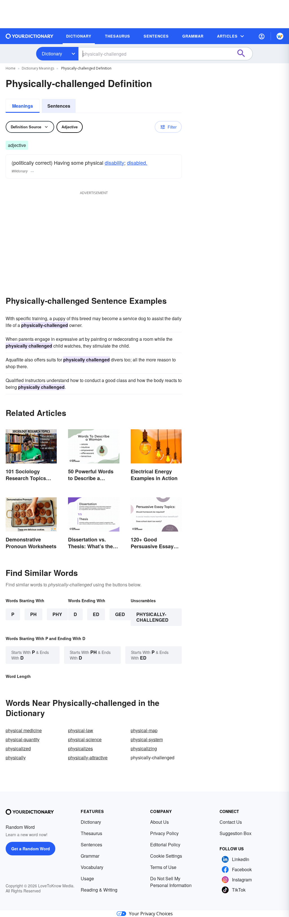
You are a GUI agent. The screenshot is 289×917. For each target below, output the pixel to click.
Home (11, 68)
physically (16, 757)
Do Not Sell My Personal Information (171, 881)
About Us (159, 822)
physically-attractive (88, 757)
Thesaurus (91, 833)
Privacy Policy (164, 833)
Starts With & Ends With (30, 655)
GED (120, 614)
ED (96, 614)
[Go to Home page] (30, 36)
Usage (87, 878)
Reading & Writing (99, 889)
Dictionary (52, 53)
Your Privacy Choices (151, 914)
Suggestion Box (235, 833)
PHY (57, 614)
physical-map (144, 730)
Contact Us (231, 822)
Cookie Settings (166, 856)
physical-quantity (23, 739)
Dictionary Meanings (38, 68)
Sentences (58, 106)
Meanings (22, 106)
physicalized (18, 748)
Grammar (90, 856)
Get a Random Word (30, 848)
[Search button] (243, 53)
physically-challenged (152, 617)
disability (114, 162)
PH (33, 614)
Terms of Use (163, 867)
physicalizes (80, 748)
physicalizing (144, 748)
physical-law (80, 730)
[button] (261, 36)
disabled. (137, 162)
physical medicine (24, 730)
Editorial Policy (165, 844)
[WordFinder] (280, 36)
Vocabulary (92, 867)
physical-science (85, 739)
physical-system (147, 739)
